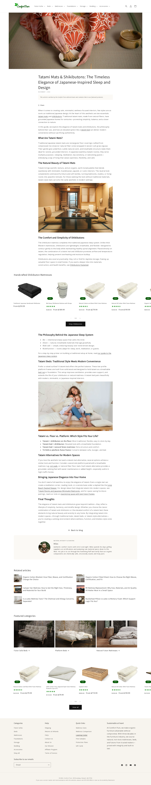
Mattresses (18, 735)
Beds (15, 731)
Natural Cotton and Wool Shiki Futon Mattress (93, 303)
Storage (17, 742)
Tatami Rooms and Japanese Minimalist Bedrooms (59, 491)
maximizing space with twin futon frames (78, 494)
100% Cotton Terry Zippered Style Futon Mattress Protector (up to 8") (61, 687)
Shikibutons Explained (79, 265)
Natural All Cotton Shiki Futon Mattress (123, 303)
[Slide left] (71, 318)
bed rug (41, 372)
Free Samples (81, 739)
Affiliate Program (51, 749)
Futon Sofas (18, 728)
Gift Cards (79, 746)
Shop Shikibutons (75, 324)
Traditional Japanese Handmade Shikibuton (26, 303)
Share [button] (42, 105)
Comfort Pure (68, 778)
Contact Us (49, 739)
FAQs (47, 735)
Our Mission (49, 746)
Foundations (18, 739)
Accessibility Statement (107, 780)
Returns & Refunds (51, 731)
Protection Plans (82, 742)
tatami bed (85, 130)
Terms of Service (51, 753)
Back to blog (77, 530)
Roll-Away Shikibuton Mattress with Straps (59, 303)
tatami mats (43, 116)
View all (76, 707)
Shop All (17, 753)
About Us (48, 742)
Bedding (17, 746)
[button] (39, 6)
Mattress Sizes (81, 728)
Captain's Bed (83, 687)
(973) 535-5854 (88, 780)
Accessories (18, 749)
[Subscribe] (48, 764)
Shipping (48, 728)
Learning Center (81, 735)
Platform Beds (61, 650)
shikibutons (57, 116)
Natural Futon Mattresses (107, 650)
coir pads (53, 466)
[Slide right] (80, 318)
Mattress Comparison (84, 731)
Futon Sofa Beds (21, 650)
